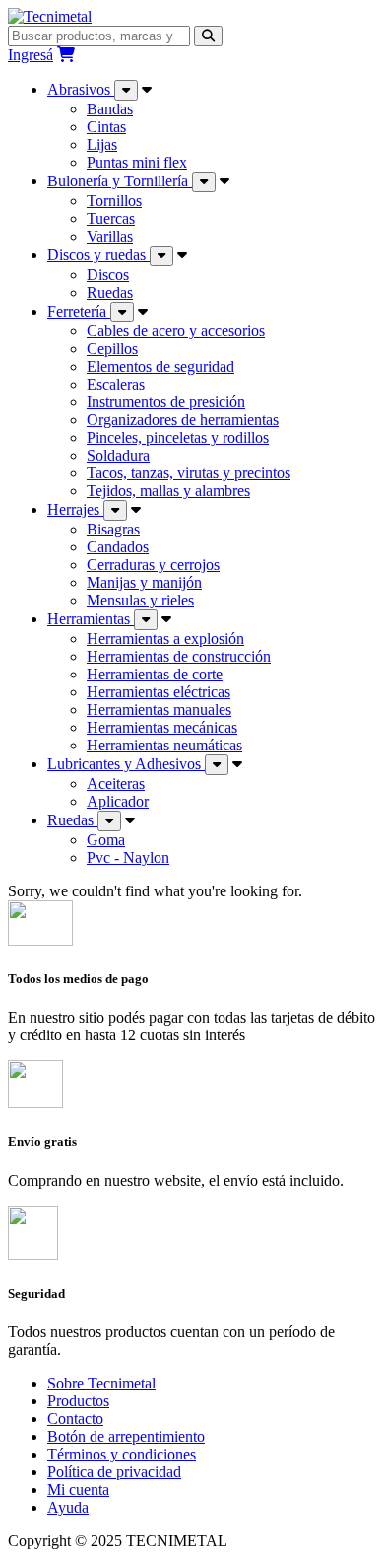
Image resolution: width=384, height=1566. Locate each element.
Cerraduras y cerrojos (153, 564)
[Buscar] (208, 36)
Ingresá (30, 54)
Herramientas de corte (155, 674)
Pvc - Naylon (128, 857)
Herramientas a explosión (165, 638)
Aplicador (118, 801)
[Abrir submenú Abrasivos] (126, 90)
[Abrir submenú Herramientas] (146, 619)
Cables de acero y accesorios (176, 330)
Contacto (75, 1418)
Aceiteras (116, 783)
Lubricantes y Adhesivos (126, 763)
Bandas (110, 109)
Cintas (106, 126)
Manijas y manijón (144, 582)
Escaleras (116, 384)
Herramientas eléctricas (158, 691)
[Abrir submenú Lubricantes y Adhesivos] (216, 764)
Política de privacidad (114, 1471)
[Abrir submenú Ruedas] (109, 821)
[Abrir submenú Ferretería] (122, 312)
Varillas (110, 236)
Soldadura (118, 455)
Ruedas (110, 292)
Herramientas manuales (159, 709)
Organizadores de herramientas (183, 419)
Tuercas (111, 218)
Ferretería (78, 311)
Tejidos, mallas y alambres (168, 490)
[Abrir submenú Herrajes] (115, 510)
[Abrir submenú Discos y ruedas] (161, 256)
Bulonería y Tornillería (119, 181)
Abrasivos (80, 89)
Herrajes (75, 509)
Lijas (102, 144)
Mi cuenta (78, 1489)
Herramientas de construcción (179, 656)
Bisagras (113, 529)
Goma (106, 839)
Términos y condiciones (121, 1454)
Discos (108, 274)
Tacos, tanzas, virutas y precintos (188, 472)
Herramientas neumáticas (164, 745)
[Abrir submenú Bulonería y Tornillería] (204, 182)
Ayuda (68, 1507)
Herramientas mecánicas (162, 727)
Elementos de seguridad (160, 366)
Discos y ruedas (98, 255)
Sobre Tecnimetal (101, 1383)
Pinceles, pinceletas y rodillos (178, 437)
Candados (118, 546)
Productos (78, 1400)
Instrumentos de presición (166, 401)
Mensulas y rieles (140, 600)
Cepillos (112, 348)
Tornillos (114, 200)
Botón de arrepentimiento (126, 1436)
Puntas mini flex (137, 162)
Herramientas (90, 618)
